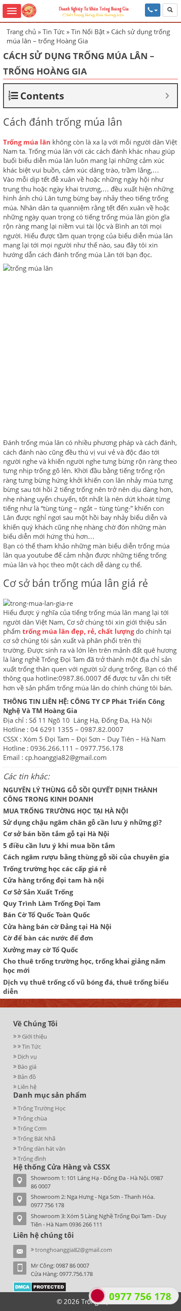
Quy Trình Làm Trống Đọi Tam (52, 903)
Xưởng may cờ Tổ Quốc (40, 949)
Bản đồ (27, 1077)
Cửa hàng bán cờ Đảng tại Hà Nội (57, 926)
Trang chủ (21, 31)
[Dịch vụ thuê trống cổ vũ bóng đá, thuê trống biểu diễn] (15, 1046)
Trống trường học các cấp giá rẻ (55, 868)
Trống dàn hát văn (41, 1148)
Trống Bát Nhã (36, 1138)
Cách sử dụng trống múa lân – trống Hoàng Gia (78, 63)
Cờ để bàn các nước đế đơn (48, 937)
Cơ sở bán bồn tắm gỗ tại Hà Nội (56, 833)
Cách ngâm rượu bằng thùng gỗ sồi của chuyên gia (86, 856)
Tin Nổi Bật (88, 31)
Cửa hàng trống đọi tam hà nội (53, 880)
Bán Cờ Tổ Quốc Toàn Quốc (46, 914)
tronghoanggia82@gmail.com (73, 1250)
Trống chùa (32, 1118)
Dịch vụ (27, 1056)
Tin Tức (54, 31)
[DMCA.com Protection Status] (39, 1286)
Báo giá (27, 1067)
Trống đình (32, 1159)
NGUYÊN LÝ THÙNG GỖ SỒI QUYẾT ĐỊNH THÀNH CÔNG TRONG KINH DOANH (80, 794)
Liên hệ (27, 1087)
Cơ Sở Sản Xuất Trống (38, 891)
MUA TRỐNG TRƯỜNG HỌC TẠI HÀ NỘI (65, 810)
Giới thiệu (34, 1036)
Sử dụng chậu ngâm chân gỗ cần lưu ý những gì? (82, 822)
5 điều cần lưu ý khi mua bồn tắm (59, 845)
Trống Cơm (32, 1128)
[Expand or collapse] (167, 95)
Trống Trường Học (41, 1108)
